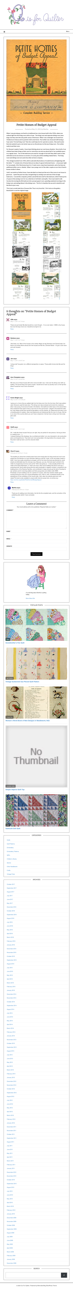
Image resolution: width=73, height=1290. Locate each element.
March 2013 (10, 1070)
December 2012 (11, 1081)
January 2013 (11, 1077)
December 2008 (11, 1263)
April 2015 (10, 979)
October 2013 (11, 1043)
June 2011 (10, 1149)
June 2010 (10, 1195)
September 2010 (11, 1183)
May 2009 (10, 1244)
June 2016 (10, 926)
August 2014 (10, 1009)
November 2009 (11, 1221)
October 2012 (11, 1089)
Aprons (9, 863)
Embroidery (10, 847)
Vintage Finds (11, 874)
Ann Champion (16, 377)
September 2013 (11, 1047)
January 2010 (11, 1214)
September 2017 (11, 888)
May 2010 (10, 1199)
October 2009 (11, 1225)
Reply (12, 329)
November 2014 (11, 998)
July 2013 (9, 1055)
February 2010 (11, 1210)
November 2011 (11, 1130)
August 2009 (10, 1233)
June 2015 (10, 971)
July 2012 (9, 1100)
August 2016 (10, 918)
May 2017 (10, 903)
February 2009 (11, 1255)
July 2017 (9, 895)
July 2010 (9, 1191)
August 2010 (10, 1187)
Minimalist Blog (41, 1285)
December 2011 (11, 1127)
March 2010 (10, 1206)
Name (8, 531)
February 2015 (11, 986)
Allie (12, 319)
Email (8, 539)
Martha (45, 129)
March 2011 (10, 1161)
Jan (12, 359)
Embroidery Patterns (13, 851)
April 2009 (10, 1248)
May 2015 (10, 975)
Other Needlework (12, 866)
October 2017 (11, 884)
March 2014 (10, 1028)
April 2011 (10, 1157)
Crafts (8, 870)
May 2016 (10, 930)
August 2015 (10, 964)
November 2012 (11, 1085)
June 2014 (10, 1017)
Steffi (12, 427)
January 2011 (11, 1168)
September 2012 (11, 1093)
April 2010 (10, 1202)
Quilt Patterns (11, 844)
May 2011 (10, 1153)
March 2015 (10, 983)
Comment (10, 510)
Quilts (8, 840)
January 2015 (11, 990)
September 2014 (11, 1005)
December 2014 (11, 994)
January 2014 (11, 1036)
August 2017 (10, 892)
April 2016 (10, 933)
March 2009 (10, 1252)
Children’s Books (12, 859)
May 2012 (10, 1108)
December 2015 (11, 949)
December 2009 (11, 1218)
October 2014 (11, 1002)
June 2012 (10, 1104)
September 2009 (11, 1229)
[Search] (64, 1275)
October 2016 (11, 911)
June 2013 (10, 1058)
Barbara (13, 338)
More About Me (30, 598)
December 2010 (11, 1172)
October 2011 (11, 1134)
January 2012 (11, 1123)
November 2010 (11, 1176)
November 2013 (11, 1039)
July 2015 (9, 967)
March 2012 (10, 1115)
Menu (67, 31)
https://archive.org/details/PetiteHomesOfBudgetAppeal (25, 480)
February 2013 (11, 1074)
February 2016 (11, 941)
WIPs (8, 855)
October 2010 (11, 1180)
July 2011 (9, 1146)
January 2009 (11, 1259)
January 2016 (11, 945)
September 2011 (11, 1138)
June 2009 (10, 1240)
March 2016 (10, 937)
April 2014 (10, 1024)
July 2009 (9, 1236)
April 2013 (10, 1066)
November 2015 (11, 952)
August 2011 (10, 1142)
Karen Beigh (15, 398)
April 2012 (10, 1111)
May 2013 (10, 1062)
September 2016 (11, 914)
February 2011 (11, 1165)
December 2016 (11, 907)
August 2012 (10, 1096)
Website (9, 546)
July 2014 (9, 1013)
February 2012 (11, 1119)
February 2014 (11, 1032)
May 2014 (10, 1021)
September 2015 (11, 960)
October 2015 (11, 956)
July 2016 (9, 922)
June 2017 (10, 899)
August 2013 (10, 1051)
